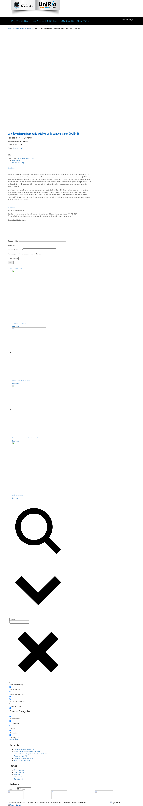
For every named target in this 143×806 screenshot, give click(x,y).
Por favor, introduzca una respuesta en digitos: (24, 254)
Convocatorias (19, 770)
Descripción (16, 160)
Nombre (11, 245)
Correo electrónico (15, 250)
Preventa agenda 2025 (22, 760)
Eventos (17, 774)
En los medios (19, 772)
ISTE (31, 28)
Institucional (20, 20)
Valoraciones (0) (18, 163)
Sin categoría (18, 779)
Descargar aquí (17, 148)
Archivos (12, 789)
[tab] (52, 160)
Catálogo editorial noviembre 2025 (26, 749)
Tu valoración (13, 241)
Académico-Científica (20, 28)
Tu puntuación (13, 220)
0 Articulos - (127, 20)
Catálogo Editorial (45, 20)
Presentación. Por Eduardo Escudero (27, 751)
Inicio (10, 28)
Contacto (83, 20)
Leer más (15, 326)
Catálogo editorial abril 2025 (24, 758)
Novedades (67, 20)
